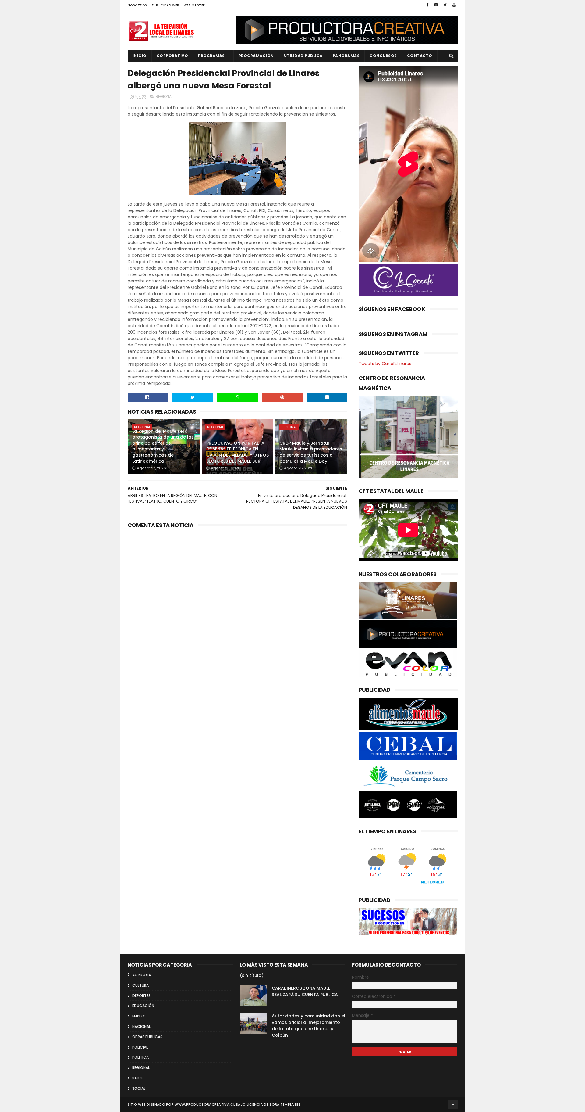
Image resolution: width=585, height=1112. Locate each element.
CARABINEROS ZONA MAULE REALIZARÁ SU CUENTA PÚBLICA (305, 991)
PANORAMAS (346, 55)
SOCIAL (138, 1088)
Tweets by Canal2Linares (385, 364)
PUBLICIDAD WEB (165, 5)
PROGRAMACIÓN (256, 55)
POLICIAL (140, 1047)
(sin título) (252, 975)
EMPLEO (139, 1016)
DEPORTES (141, 995)
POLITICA (140, 1057)
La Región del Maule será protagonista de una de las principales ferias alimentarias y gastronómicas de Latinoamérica (163, 446)
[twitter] (445, 5)
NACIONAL (141, 1026)
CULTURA (140, 985)
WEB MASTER (194, 5)
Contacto (419, 55)
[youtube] (454, 5)
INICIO (140, 55)
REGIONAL (164, 96)
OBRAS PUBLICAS (147, 1036)
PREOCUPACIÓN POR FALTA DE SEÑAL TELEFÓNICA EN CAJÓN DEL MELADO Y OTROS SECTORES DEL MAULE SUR (237, 452)
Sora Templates (284, 1104)
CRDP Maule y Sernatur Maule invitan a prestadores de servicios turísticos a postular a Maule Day (310, 452)
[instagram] (436, 5)
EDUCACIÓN (143, 1005)
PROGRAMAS (211, 55)
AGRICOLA (141, 974)
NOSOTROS (137, 5)
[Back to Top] (453, 1104)
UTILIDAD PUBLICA (303, 55)
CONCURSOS (383, 55)
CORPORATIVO (172, 55)
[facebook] (427, 5)
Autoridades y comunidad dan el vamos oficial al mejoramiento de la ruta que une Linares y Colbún (308, 1025)
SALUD (138, 1078)
